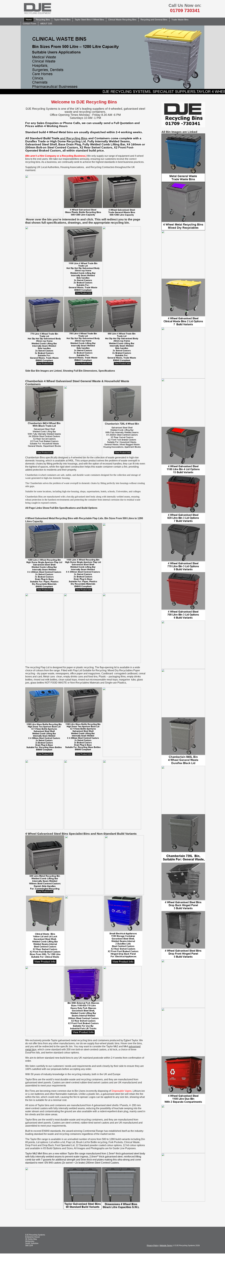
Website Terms (166, 1245)
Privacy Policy (152, 1245)
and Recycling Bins (73, 138)
